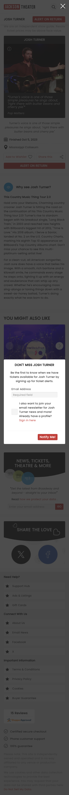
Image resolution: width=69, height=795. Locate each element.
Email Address (21, 389)
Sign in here (27, 420)
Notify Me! (48, 437)
